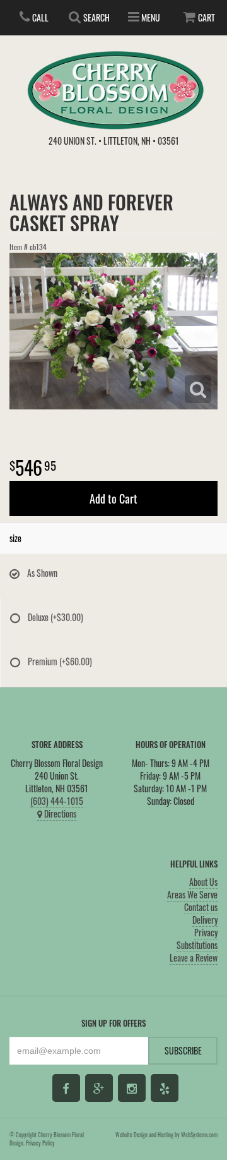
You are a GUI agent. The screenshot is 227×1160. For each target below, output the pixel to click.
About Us (203, 881)
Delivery (205, 919)
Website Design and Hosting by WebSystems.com (166, 1134)
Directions (59, 813)
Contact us (201, 907)
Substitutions (197, 945)
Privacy (206, 932)
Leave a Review (194, 957)
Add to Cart (113, 498)
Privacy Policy (40, 1143)
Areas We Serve (192, 894)
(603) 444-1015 (56, 800)
